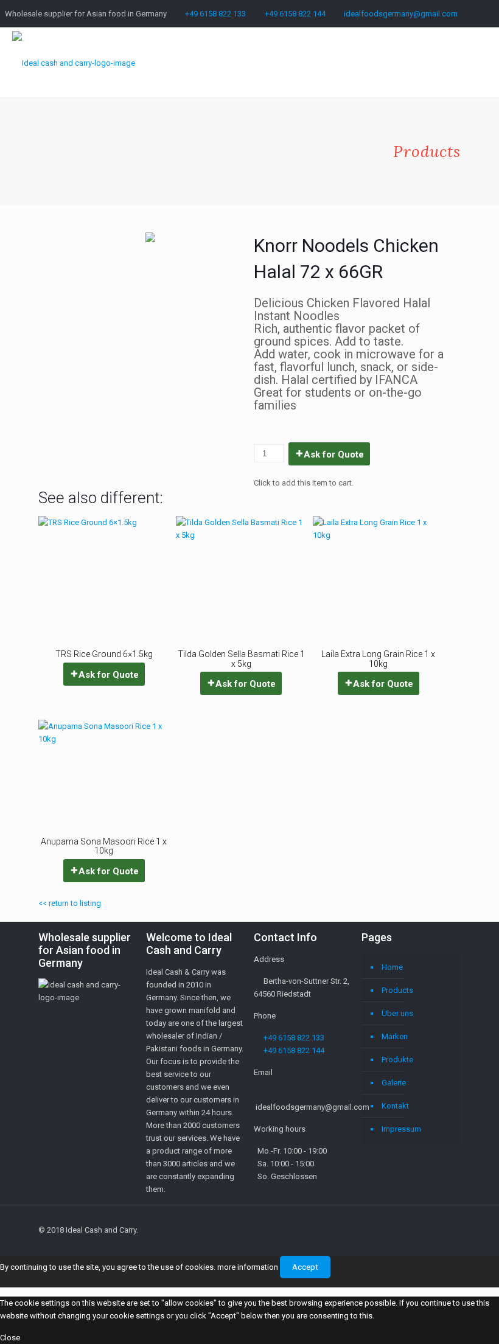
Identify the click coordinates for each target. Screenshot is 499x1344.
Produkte (397, 1059)
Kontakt (395, 1105)
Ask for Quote (334, 454)
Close (10, 1337)
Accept (305, 1267)
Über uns (397, 1013)
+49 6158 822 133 (215, 13)
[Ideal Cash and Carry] (73, 62)
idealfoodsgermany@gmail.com (401, 13)
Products (397, 990)
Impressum (401, 1128)
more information (247, 1267)
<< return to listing (69, 903)
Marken (395, 1036)
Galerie (394, 1082)
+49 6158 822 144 (295, 13)
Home (392, 967)
